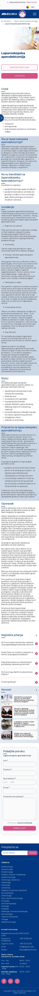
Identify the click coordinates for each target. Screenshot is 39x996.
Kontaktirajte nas (19, 67)
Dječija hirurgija (7, 869)
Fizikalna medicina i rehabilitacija (13, 875)
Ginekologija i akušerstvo (10, 880)
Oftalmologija (6, 896)
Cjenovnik (19, 76)
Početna (7, 21)
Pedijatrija (5, 909)
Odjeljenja (5, 862)
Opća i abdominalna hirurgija (26, 21)
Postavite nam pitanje (13, 797)
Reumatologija (6, 914)
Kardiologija (5, 885)
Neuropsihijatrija (7, 893)
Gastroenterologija (8, 877)
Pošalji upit (19, 828)
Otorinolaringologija (8, 904)
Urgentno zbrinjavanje (9, 917)
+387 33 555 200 (26, 939)
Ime (5, 761)
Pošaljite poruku (14, 751)
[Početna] (13, 14)
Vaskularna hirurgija (8, 922)
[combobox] (6, 782)
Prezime (7, 770)
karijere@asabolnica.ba (28, 950)
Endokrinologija (7, 872)
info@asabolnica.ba (27, 947)
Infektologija (6, 882)
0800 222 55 (31, 2)
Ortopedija (5, 901)
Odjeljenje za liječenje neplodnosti (14, 890)
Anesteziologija (7, 867)
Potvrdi (32, 853)
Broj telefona (9, 779)
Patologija (5, 906)
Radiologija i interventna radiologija (14, 911)
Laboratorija (5, 888)
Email (5, 788)
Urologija (4, 919)
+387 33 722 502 (26, 944)
